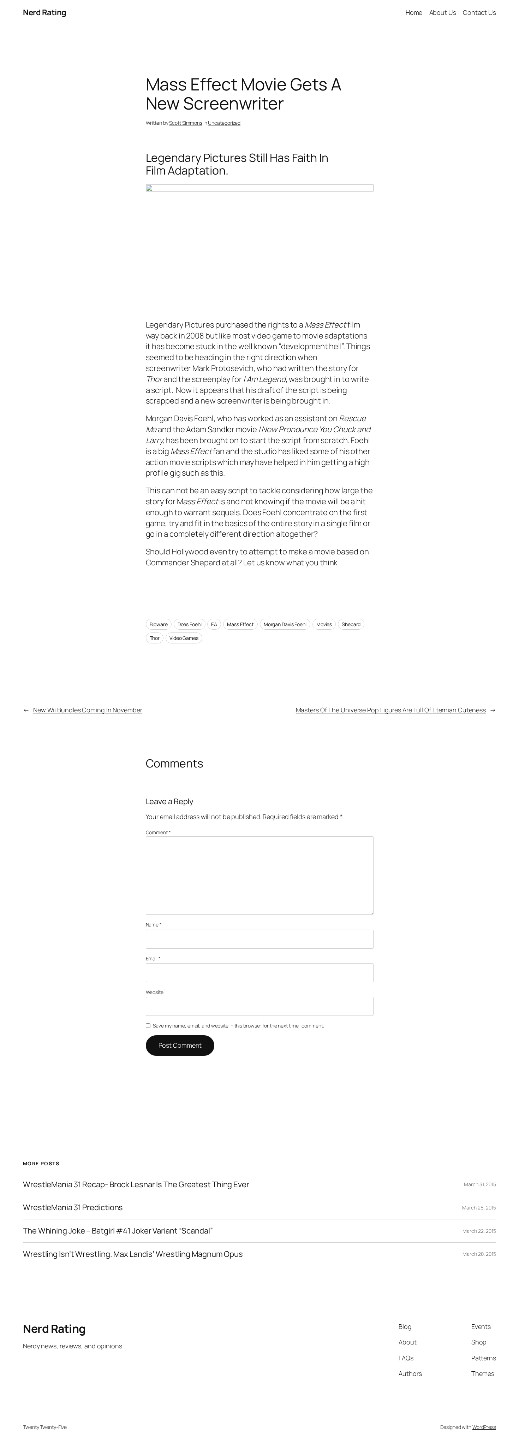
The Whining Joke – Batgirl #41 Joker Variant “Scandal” (118, 1230)
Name (154, 924)
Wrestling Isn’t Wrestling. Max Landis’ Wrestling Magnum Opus (133, 1254)
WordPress (484, 1427)
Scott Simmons (185, 122)
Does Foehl (190, 624)
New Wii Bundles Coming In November (87, 710)
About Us (442, 12)
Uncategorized (224, 122)
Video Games (183, 638)
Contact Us (479, 12)
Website (154, 992)
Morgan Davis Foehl (285, 624)
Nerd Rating (44, 12)
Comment (158, 832)
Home (414, 12)
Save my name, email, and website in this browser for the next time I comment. (238, 1025)
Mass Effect (240, 624)
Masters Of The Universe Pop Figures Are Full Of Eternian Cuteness (391, 710)
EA (214, 624)
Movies (324, 624)
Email (153, 958)
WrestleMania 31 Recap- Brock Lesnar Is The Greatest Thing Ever (136, 1184)
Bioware (159, 624)
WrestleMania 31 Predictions (73, 1207)
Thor (155, 638)
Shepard (351, 624)
